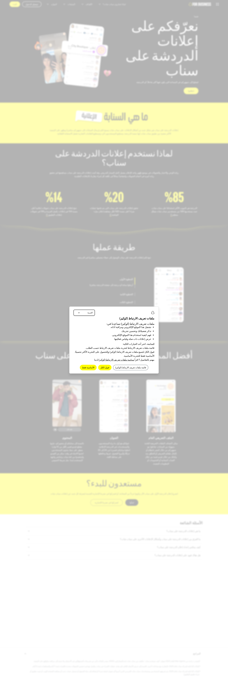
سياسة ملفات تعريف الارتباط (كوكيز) (116, 359)
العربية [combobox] (90, 312)
